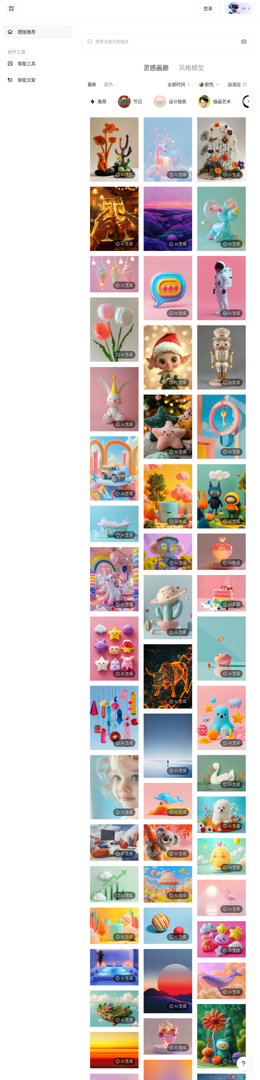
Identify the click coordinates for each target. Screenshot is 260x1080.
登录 (208, 8)
